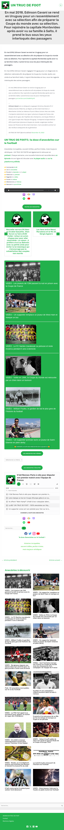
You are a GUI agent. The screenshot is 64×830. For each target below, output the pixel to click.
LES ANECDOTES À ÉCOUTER (32, 467)
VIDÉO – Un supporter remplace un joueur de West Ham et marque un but (46, 594)
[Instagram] (33, 827)
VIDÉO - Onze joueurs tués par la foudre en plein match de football (46, 789)
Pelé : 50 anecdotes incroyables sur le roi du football (17, 689)
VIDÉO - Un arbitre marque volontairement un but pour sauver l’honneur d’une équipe (16, 741)
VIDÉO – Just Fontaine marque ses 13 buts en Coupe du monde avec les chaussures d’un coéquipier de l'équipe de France (45, 665)
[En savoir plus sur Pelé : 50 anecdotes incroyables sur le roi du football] (18, 678)
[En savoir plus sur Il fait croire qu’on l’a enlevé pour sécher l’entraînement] (18, 777)
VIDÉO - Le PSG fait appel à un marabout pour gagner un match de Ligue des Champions (17, 714)
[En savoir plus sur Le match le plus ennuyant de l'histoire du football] (46, 753)
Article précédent (9, 560)
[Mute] (49, 190)
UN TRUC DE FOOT (26, 5)
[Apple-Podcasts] (24, 194)
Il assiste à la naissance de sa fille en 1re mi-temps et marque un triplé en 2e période (45, 717)
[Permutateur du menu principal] (61, 5)
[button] (23, 528)
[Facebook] (27, 827)
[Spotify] (24, 198)
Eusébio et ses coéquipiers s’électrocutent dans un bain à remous (44, 692)
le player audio (39, 158)
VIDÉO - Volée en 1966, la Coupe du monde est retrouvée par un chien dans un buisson (45, 616)
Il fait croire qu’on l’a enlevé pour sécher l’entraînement (17, 789)
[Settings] (57, 190)
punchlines (17, 184)
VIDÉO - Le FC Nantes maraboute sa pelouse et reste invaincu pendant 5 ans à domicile (17, 618)
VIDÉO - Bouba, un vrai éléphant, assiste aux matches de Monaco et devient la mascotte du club (17, 764)
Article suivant (55, 560)
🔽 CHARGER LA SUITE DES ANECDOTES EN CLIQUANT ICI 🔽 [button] (32, 446)
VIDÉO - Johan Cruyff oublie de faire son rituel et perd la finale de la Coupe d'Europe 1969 (46, 740)
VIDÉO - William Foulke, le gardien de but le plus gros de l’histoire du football (18, 641)
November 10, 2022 (38, 132)
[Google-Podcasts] (29, 194)
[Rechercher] (24, 528)
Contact (5, 818)
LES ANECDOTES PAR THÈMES (32, 453)
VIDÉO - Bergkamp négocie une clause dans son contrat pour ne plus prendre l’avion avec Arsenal (17, 666)
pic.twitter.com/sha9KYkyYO (25, 98)
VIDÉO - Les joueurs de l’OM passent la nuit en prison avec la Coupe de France (17, 592)
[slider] (26, 190)
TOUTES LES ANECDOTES (32, 207)
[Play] (6, 190)
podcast (7, 155)
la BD (15, 167)
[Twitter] (30, 827)
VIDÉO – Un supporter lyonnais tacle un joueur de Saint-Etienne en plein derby (45, 641)
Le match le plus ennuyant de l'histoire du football (44, 763)
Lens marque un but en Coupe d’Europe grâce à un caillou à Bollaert (34, 498)
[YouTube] (29, 198)
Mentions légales (8, 821)
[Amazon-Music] (34, 194)
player (24, 172)
